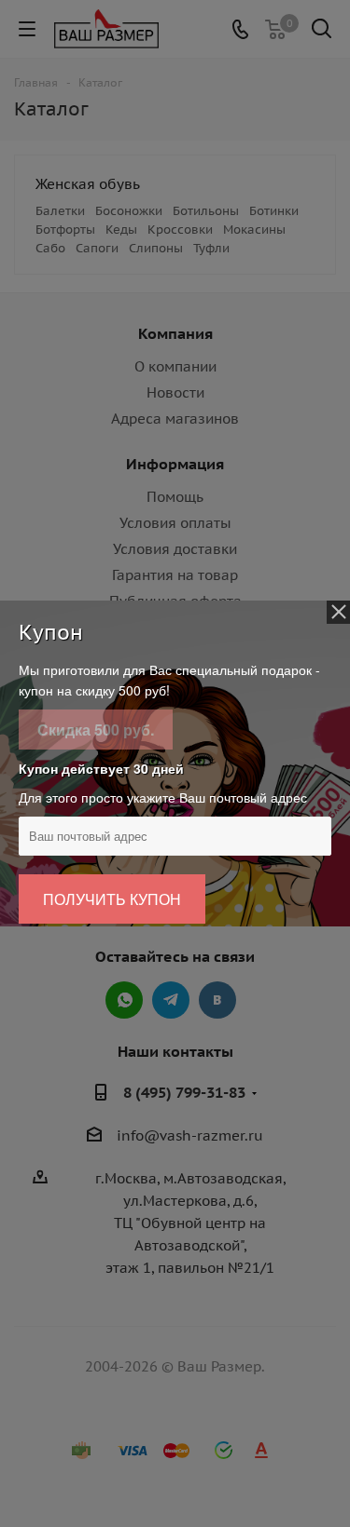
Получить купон (112, 899)
